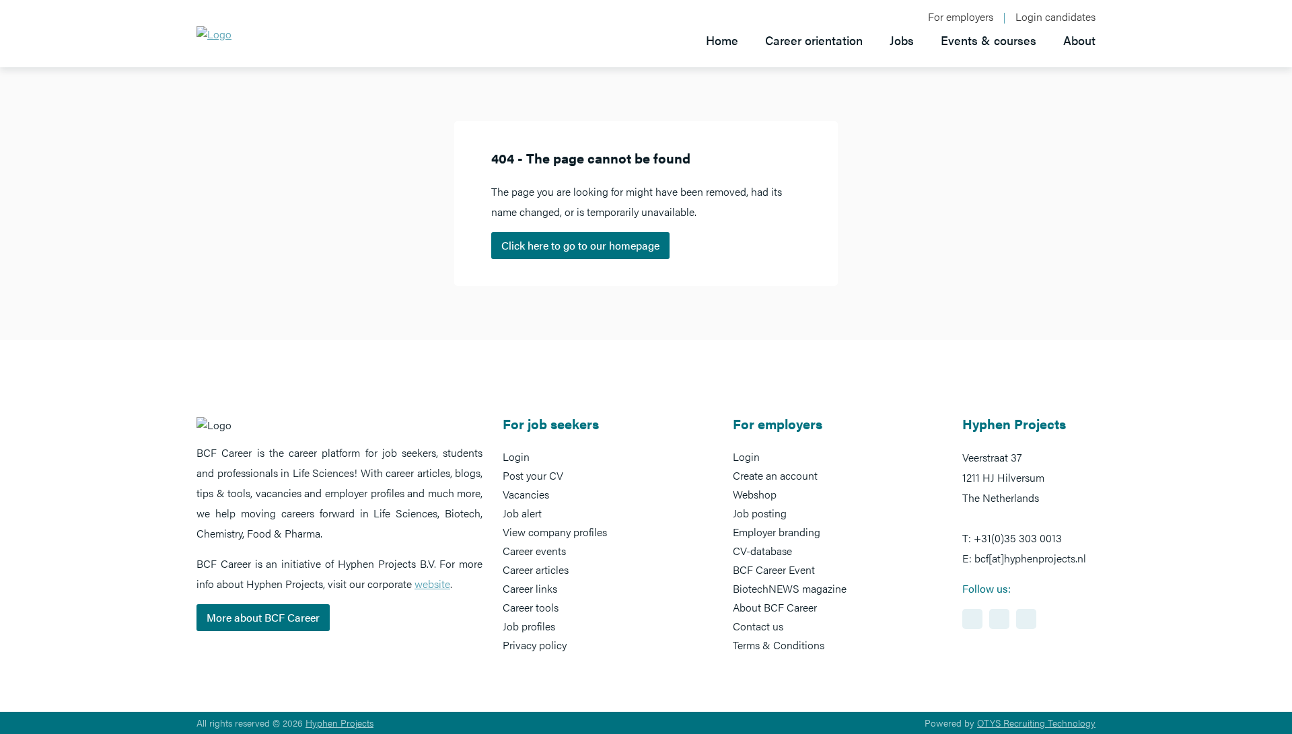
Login (516, 456)
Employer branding (776, 532)
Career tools (531, 607)
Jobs (902, 40)
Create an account (775, 475)
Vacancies (526, 494)
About (1079, 40)
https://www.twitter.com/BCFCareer (1026, 619)
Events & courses (988, 40)
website (432, 583)
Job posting (760, 513)
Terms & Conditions (778, 645)
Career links (530, 588)
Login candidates (1055, 17)
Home (722, 40)
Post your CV (533, 475)
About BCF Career (775, 607)
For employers (960, 17)
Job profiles (529, 626)
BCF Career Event (774, 569)
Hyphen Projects (339, 722)
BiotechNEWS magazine (790, 588)
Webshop (755, 494)
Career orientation (814, 40)
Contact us (758, 626)
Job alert (522, 513)
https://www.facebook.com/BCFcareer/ (999, 619)
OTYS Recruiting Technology (1036, 722)
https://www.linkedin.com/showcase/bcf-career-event (972, 619)
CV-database (762, 550)
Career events (534, 550)
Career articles (536, 569)
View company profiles (555, 532)
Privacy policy (535, 645)
